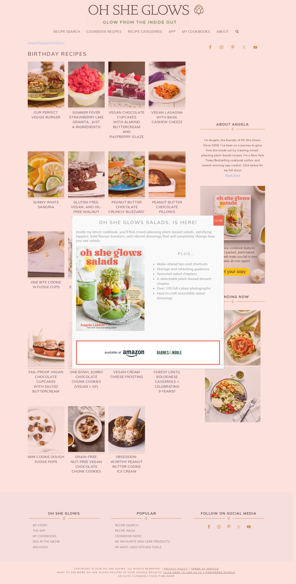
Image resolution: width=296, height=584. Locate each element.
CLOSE (219, 220)
